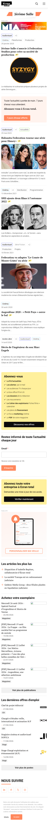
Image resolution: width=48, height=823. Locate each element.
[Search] (36, 3)
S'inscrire (8, 468)
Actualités (24, 130)
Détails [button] (6, 817)
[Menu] (44, 3)
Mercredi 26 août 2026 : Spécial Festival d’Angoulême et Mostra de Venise (13, 607)
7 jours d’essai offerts (17, 118)
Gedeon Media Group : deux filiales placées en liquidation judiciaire (25, 586)
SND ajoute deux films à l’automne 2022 (21, 200)
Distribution (22, 190)
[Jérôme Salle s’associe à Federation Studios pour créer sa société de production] (24, 88)
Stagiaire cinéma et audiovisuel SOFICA (16, 736)
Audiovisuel (7, 35)
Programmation (36, 190)
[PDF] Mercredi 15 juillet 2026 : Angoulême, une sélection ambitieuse (13, 672)
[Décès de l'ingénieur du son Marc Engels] (24, 359)
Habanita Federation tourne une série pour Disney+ (23, 139)
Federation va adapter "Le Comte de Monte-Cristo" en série (22, 259)
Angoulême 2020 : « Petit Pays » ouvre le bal (23, 313)
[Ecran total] (6, 4)
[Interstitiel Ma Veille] (24, 534)
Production (29, 40)
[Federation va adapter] (24, 294)
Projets (18, 249)
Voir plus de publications (24, 690)
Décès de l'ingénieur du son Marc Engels (20, 349)
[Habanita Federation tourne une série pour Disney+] (24, 177)
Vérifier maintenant (24, 499)
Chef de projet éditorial (12, 705)
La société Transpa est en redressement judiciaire (23, 579)
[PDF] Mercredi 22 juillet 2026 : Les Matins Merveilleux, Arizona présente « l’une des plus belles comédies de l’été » (13, 651)
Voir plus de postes (24, 767)
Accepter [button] (16, 817)
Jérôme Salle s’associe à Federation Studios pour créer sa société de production (21, 51)
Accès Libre (7, 339)
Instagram (25, 790)
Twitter (18, 790)
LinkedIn (4, 790)
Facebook (11, 790)
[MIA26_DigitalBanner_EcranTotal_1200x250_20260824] (24, 26)
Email (4, 448)
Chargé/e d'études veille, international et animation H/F (16, 720)
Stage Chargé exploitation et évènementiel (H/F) (14, 752)
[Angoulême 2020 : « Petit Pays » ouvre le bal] (24, 326)
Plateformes (17, 40)
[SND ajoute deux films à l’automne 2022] (24, 234)
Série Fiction (20, 245)
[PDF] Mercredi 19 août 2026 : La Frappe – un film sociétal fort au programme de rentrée (14, 628)
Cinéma (5, 40)
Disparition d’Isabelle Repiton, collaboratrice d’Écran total (19, 571)
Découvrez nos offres (24, 424)
